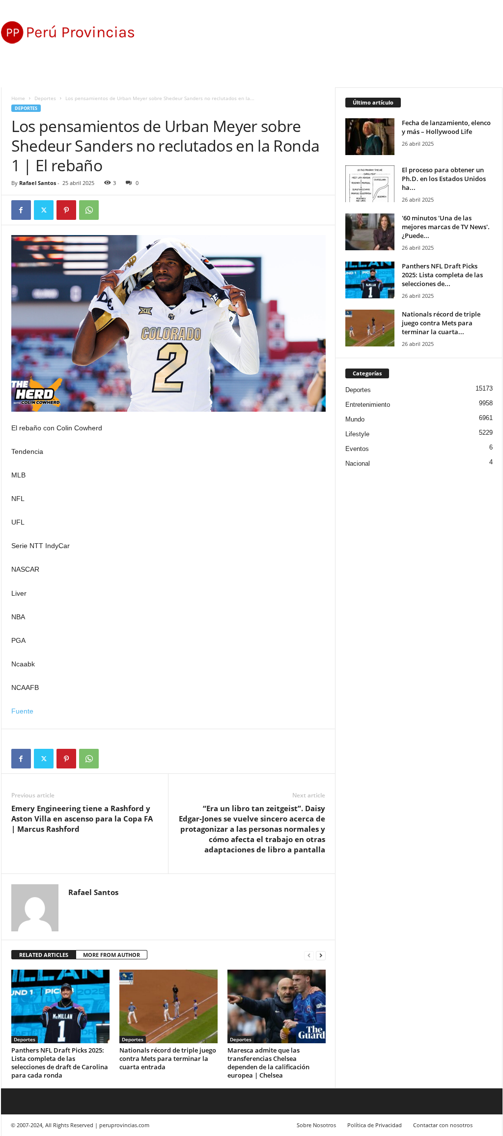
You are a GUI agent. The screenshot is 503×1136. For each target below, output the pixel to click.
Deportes (45, 98)
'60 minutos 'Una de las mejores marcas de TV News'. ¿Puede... (446, 226)
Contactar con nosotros (443, 1125)
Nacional (357, 463)
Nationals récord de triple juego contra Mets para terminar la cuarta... (441, 323)
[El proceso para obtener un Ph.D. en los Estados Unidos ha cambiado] (369, 183)
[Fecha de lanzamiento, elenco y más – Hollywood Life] (369, 136)
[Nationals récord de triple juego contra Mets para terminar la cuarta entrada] (168, 1006)
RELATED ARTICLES (43, 954)
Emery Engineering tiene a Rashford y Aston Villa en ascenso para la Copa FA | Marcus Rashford (82, 818)
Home (18, 98)
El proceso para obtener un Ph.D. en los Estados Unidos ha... (444, 178)
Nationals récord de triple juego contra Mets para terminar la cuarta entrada (167, 1058)
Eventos (357, 448)
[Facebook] (21, 210)
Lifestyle (357, 434)
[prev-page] (309, 955)
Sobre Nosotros (316, 1125)
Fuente (22, 711)
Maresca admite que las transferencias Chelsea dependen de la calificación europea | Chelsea (268, 1063)
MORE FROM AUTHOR (111, 954)
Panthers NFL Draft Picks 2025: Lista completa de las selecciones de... (442, 275)
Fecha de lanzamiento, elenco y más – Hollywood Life (446, 127)
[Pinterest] (66, 210)
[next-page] (321, 955)
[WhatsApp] (89, 210)
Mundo (354, 419)
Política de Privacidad (374, 1125)
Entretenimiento (367, 404)
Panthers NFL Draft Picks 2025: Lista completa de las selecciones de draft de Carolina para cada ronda (59, 1063)
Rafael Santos (37, 182)
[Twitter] (44, 210)
